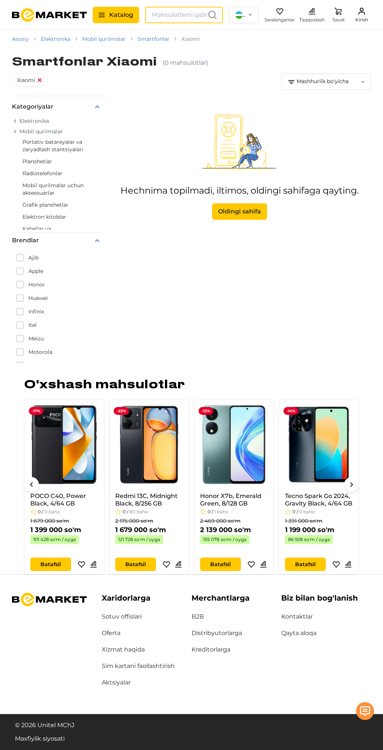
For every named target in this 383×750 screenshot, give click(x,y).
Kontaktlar (297, 616)
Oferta (111, 633)
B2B (198, 616)
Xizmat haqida (123, 649)
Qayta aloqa (298, 633)
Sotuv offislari (122, 616)
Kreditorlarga (211, 649)
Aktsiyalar (116, 682)
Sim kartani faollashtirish (138, 665)
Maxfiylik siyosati (40, 738)
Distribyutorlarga (217, 633)
